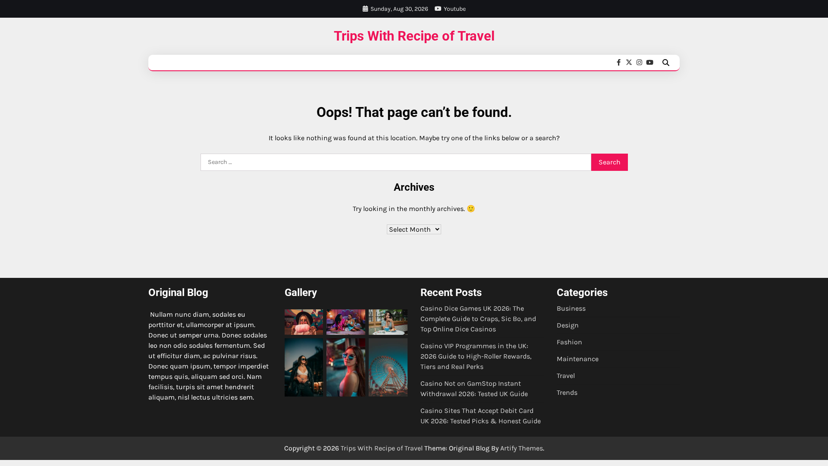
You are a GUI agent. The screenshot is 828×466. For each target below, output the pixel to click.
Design (568, 325)
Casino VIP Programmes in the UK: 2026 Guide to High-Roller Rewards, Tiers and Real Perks (475, 356)
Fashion (569, 342)
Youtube (455, 9)
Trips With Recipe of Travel (414, 36)
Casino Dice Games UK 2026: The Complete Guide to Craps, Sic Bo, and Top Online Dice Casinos (478, 318)
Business (571, 308)
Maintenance (578, 359)
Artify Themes (521, 448)
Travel (566, 376)
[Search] (666, 62)
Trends (567, 392)
